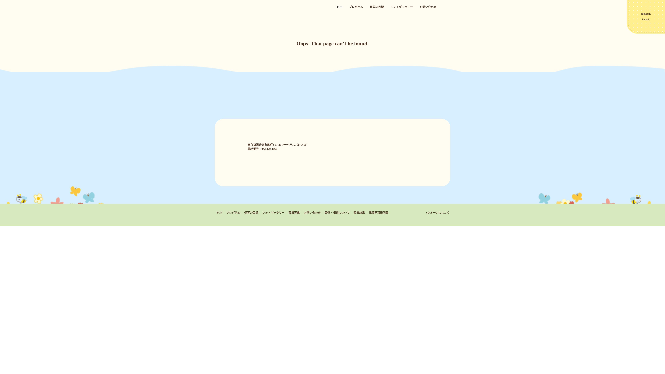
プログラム (356, 6)
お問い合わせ (428, 6)
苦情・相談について (337, 212)
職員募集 (294, 212)
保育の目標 (377, 6)
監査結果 (359, 212)
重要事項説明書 (378, 212)
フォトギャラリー (402, 6)
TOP (339, 6)
